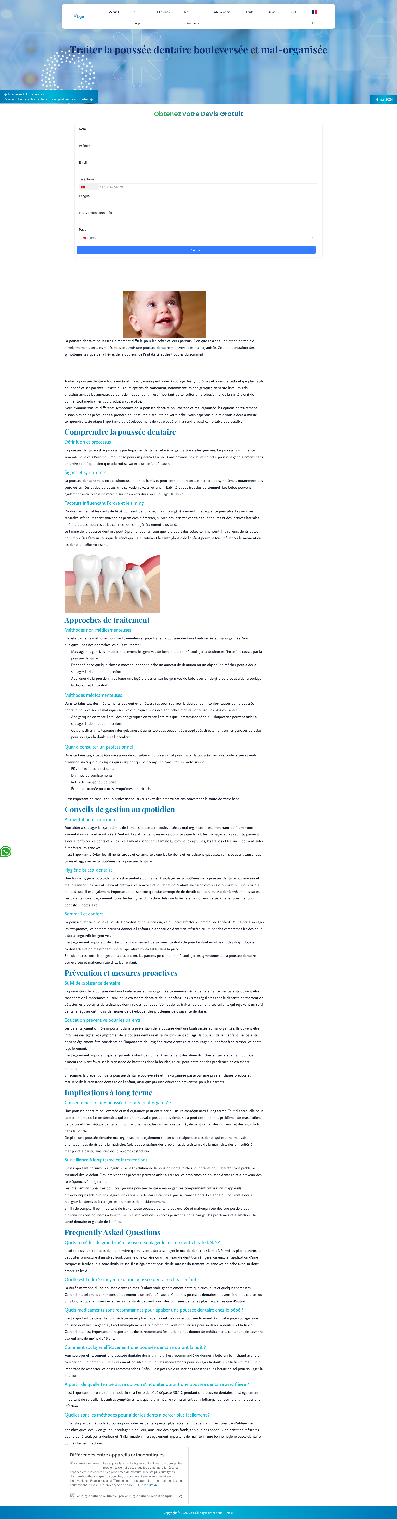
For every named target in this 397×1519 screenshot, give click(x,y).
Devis (271, 12)
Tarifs (249, 12)
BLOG (294, 12)
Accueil (114, 12)
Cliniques (163, 12)
